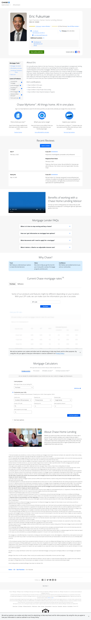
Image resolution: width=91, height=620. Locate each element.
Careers (39, 606)
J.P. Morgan (20, 606)
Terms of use (54, 606)
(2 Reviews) (38, 26)
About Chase (15, 606)
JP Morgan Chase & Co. (27, 606)
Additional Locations (36, 38)
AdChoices (65, 606)
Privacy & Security (48, 606)
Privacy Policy (35, 617)
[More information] (21, 82)
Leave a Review (46, 26)
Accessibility (60, 606)
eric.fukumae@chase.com (40, 35)
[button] (88, 616)
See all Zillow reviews (73, 26)
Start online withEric (37, 52)
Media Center (34, 606)
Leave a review (45, 145)
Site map (42, 606)
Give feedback (70, 606)
